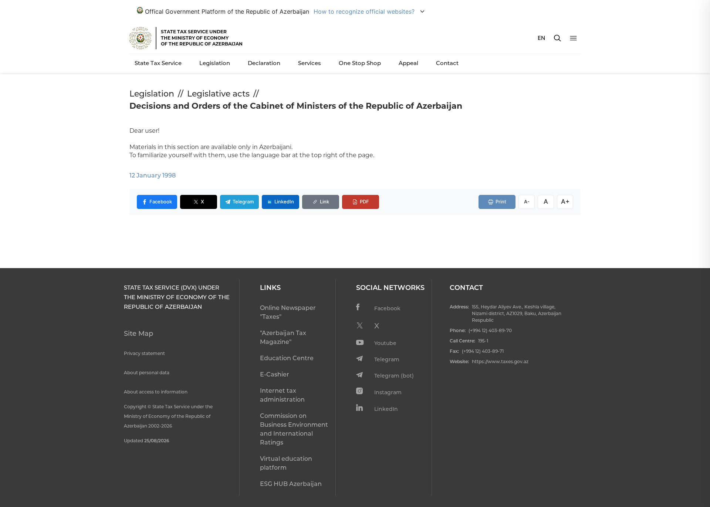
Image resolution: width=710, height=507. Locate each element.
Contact (447, 63)
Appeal (408, 63)
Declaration (264, 63)
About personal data (146, 372)
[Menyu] (573, 38)
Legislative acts (218, 94)
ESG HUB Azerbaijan (291, 483)
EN (541, 37)
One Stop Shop (360, 63)
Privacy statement (144, 353)
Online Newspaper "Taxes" (288, 312)
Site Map (138, 333)
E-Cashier (274, 374)
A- (527, 202)
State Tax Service (158, 63)
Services (309, 63)
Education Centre (287, 358)
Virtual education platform (286, 463)
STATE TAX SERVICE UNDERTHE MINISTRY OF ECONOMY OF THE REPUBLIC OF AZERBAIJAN (202, 38)
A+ (565, 201)
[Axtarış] (557, 38)
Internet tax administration (282, 395)
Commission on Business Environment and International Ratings (294, 429)
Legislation (214, 63)
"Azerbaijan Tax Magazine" (283, 337)
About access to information (155, 392)
